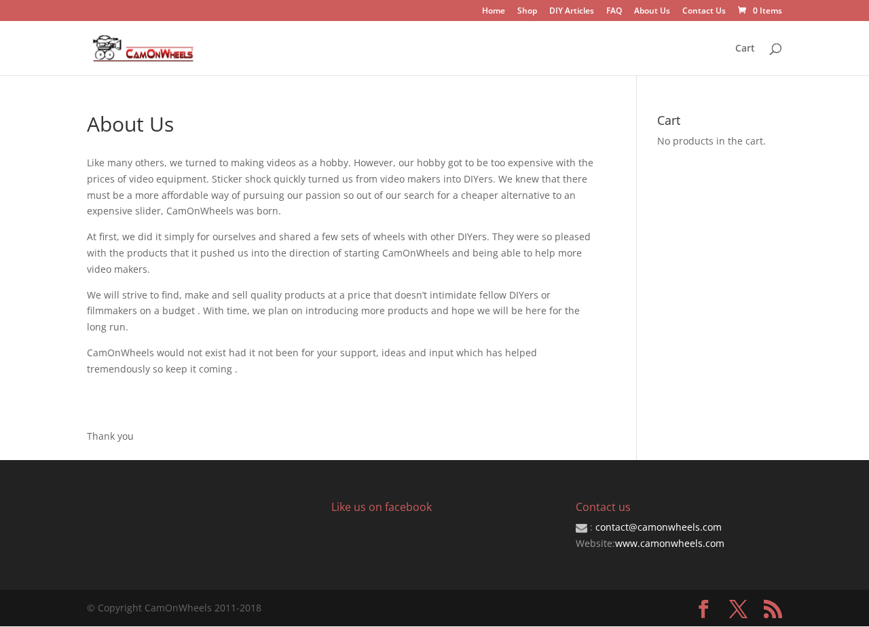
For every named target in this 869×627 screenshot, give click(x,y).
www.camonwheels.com (669, 543)
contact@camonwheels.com (658, 526)
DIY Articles (571, 11)
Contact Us (704, 11)
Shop (527, 11)
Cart (745, 48)
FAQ (614, 11)
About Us (652, 11)
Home (493, 11)
